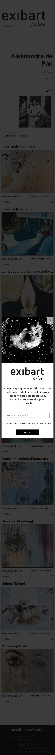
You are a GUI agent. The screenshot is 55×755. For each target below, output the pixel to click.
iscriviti (27, 432)
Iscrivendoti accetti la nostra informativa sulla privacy (27, 423)
